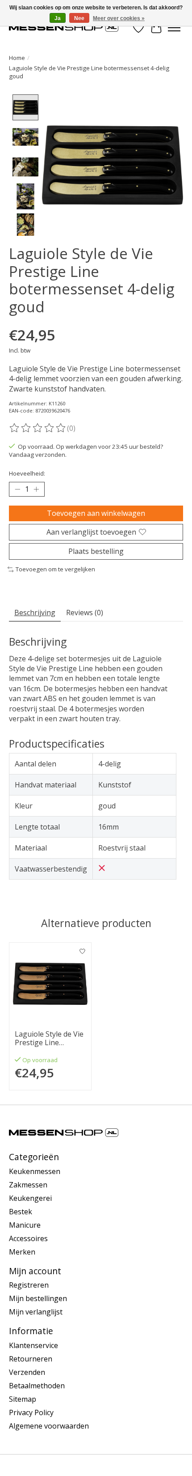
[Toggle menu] (174, 28)
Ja (57, 18)
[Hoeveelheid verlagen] (17, 489)
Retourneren (30, 1359)
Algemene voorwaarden (49, 1426)
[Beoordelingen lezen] (38, 428)
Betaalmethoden (37, 1386)
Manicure (25, 1225)
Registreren (29, 1285)
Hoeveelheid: (27, 473)
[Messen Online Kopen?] (63, 27)
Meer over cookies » (119, 18)
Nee (79, 18)
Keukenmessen (34, 1171)
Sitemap (22, 1399)
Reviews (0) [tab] (84, 612)
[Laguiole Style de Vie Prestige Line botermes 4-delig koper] (50, 983)
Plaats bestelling (96, 551)
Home (17, 58)
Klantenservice (33, 1345)
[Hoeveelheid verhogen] (36, 489)
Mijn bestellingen (38, 1298)
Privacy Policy (31, 1412)
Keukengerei (30, 1198)
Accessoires (28, 1238)
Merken (22, 1252)
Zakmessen (28, 1185)
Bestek (20, 1212)
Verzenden (27, 1372)
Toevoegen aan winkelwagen (96, 513)
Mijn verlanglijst (36, 1312)
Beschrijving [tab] (34, 612)
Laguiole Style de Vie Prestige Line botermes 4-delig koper (49, 1038)
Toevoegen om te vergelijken (55, 569)
